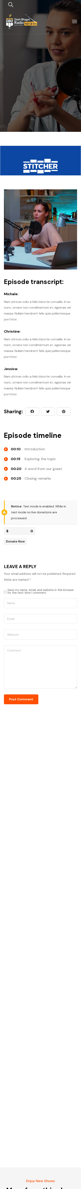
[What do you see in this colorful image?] (63, 411)
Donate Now (15, 541)
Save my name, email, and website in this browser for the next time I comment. (40, 591)
